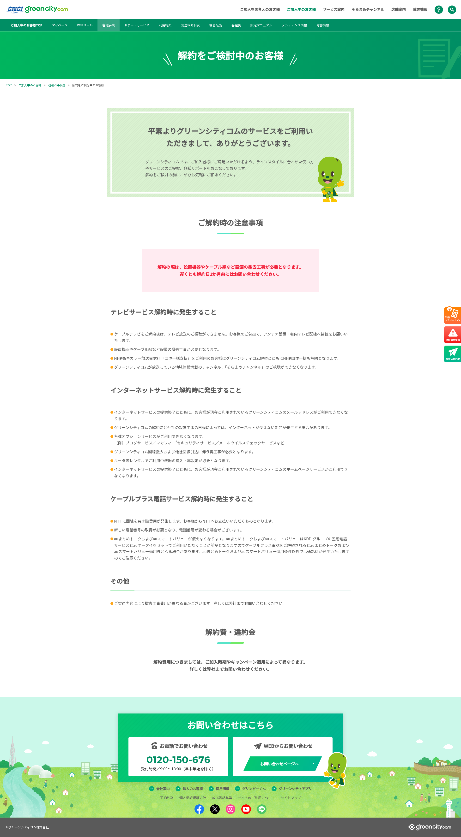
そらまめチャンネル (368, 9)
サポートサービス (136, 25)
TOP (9, 85)
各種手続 (108, 25)
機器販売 (215, 25)
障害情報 (420, 9)
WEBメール (85, 25)
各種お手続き (57, 85)
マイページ (59, 25)
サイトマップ (291, 797)
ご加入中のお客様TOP (26, 25)
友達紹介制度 (190, 25)
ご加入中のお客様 (301, 9)
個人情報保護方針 (192, 797)
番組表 (236, 25)
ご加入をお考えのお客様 (260, 9)
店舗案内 (398, 9)
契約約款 (167, 797)
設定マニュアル (261, 25)
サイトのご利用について (256, 797)
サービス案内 (334, 9)
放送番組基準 (222, 797)
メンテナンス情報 (294, 25)
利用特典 (165, 25)
